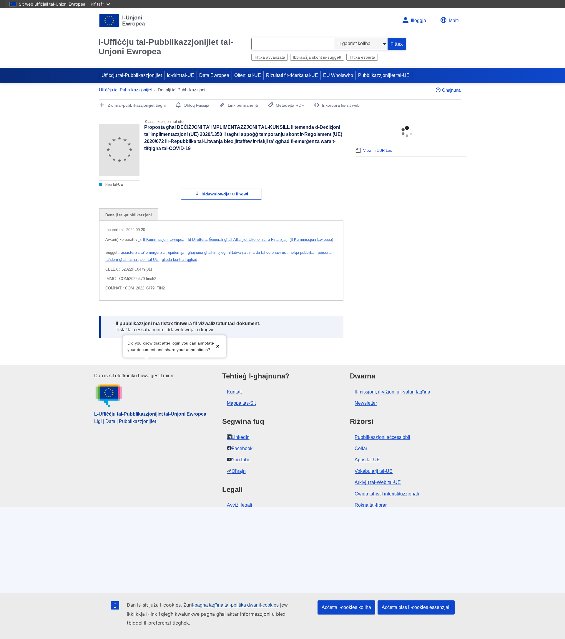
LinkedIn (241, 437)
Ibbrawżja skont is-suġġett (317, 57)
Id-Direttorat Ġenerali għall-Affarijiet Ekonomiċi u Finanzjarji (238, 239)
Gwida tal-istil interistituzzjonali (387, 493)
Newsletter (366, 403)
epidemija (176, 252)
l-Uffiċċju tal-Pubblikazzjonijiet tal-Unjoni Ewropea (166, 46)
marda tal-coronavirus (268, 252)
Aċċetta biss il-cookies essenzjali (416, 607)
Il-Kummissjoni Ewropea (163, 239)
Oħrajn (239, 471)
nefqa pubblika (302, 252)
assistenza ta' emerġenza (143, 252)
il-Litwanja (238, 252)
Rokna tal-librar (371, 505)
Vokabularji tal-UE (374, 471)
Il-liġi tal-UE (113, 184)
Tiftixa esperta (362, 57)
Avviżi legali (239, 505)
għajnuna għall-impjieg (207, 252)
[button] (218, 346)
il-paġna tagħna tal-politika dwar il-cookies (235, 604)
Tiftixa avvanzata (269, 57)
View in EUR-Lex (377, 150)
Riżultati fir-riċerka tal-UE (292, 75)
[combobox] (293, 44)
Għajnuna (451, 90)
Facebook (242, 448)
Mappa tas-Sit (241, 403)
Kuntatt (234, 391)
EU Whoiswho (338, 75)
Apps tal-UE (367, 459)
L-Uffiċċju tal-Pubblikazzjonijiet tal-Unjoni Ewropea (150, 413)
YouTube (241, 459)
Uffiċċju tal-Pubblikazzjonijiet (132, 75)
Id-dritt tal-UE (180, 75)
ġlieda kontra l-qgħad (179, 259)
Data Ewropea (214, 75)
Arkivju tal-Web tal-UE (378, 482)
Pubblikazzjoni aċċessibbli (382, 437)
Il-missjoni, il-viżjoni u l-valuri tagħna (392, 391)
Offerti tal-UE (247, 75)
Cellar (361, 448)
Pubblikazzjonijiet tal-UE (384, 75)
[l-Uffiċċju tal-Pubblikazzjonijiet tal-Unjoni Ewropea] (122, 20)
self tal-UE (149, 259)
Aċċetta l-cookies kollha (346, 607)
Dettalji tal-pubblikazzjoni (128, 215)
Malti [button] (454, 20)
